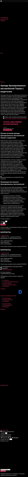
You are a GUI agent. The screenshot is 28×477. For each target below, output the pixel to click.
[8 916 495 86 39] (14, 428)
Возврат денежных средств (9, 284)
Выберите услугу (5, 441)
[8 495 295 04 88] (14, 383)
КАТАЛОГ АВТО (7, 298)
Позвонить (5, 437)
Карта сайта (6, 286)
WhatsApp (15, 437)
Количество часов (5, 439)
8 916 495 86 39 (4, 430)
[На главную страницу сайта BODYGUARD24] (14, 1)
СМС (10, 437)
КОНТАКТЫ (6, 301)
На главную (6, 280)
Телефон (3, 221)
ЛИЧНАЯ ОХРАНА (7, 299)
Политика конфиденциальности (10, 281)
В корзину (9, 130)
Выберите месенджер (6, 436)
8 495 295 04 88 (4, 385)
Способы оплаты (7, 283)
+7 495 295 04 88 (5, 235)
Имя (2, 223)
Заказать (5, 130)
